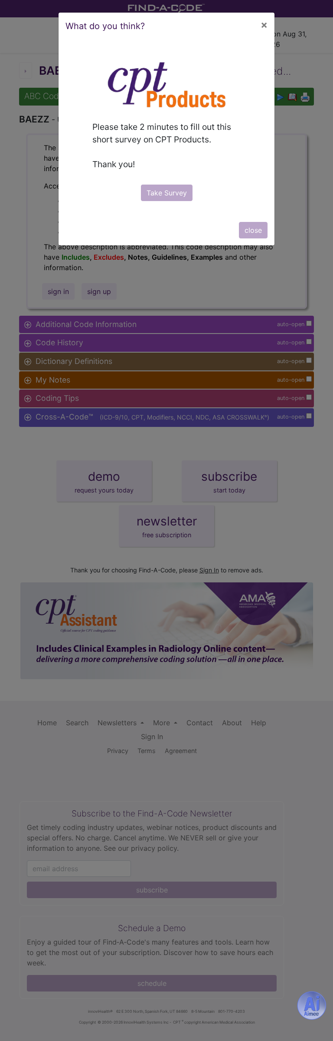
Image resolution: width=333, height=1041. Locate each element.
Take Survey (167, 192)
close (253, 230)
